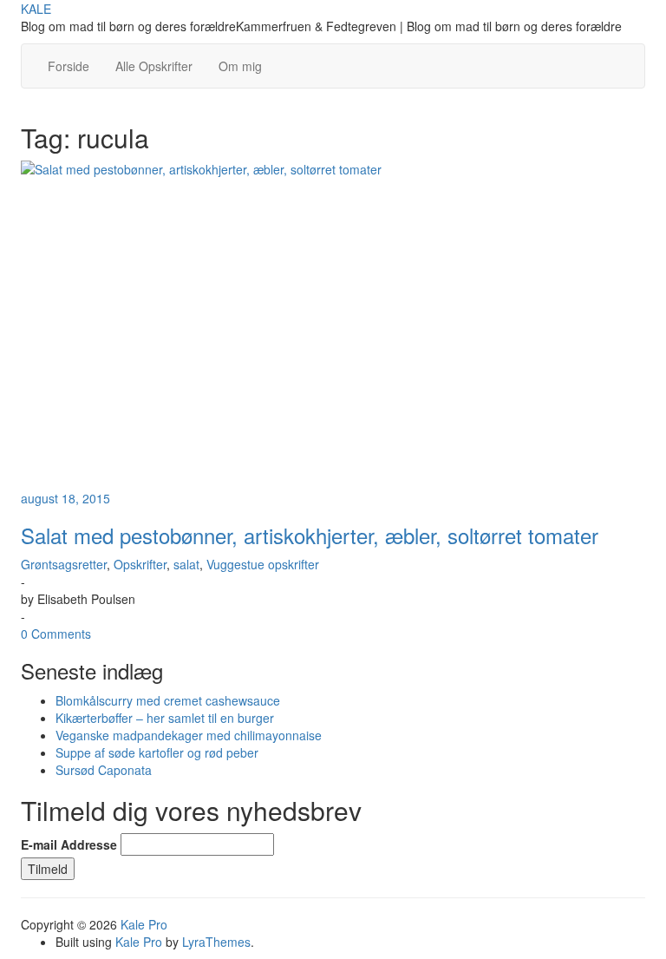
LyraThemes (216, 941)
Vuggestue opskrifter (262, 564)
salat (186, 564)
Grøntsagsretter (64, 564)
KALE (36, 8)
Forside (68, 66)
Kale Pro (144, 924)
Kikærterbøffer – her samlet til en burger (165, 717)
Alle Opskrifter (154, 66)
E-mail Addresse (69, 844)
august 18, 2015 (65, 498)
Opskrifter (140, 564)
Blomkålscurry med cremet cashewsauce (168, 700)
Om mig (240, 66)
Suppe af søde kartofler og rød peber (157, 752)
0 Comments (56, 633)
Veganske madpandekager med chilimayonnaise (189, 735)
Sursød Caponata (104, 769)
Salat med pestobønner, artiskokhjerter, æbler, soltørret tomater (309, 535)
